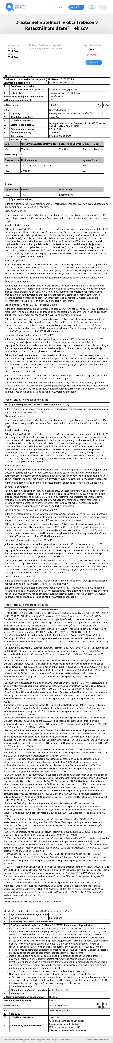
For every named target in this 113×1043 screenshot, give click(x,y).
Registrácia (76, 7)
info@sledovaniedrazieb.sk (62, 1039)
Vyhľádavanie (102, 8)
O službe (58, 7)
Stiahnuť (94, 62)
